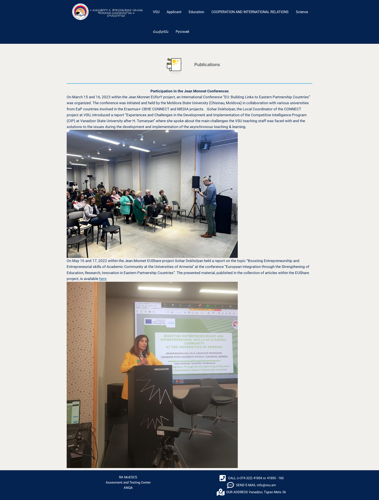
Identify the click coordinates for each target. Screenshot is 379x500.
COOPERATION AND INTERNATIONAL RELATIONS (250, 12)
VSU (156, 12)
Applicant (174, 12)
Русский (182, 32)
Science (302, 12)
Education (196, 12)
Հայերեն (160, 32)
